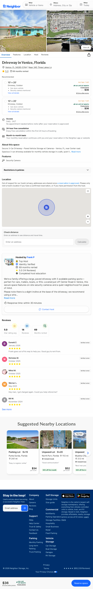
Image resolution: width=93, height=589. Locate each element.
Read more (9, 298)
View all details (13, 93)
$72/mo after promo (82, 93)
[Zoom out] (88, 222)
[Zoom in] (88, 216)
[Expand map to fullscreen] (88, 191)
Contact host (48, 309)
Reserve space (81, 583)
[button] (35, 4)
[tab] (6, 55)
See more (7, 409)
